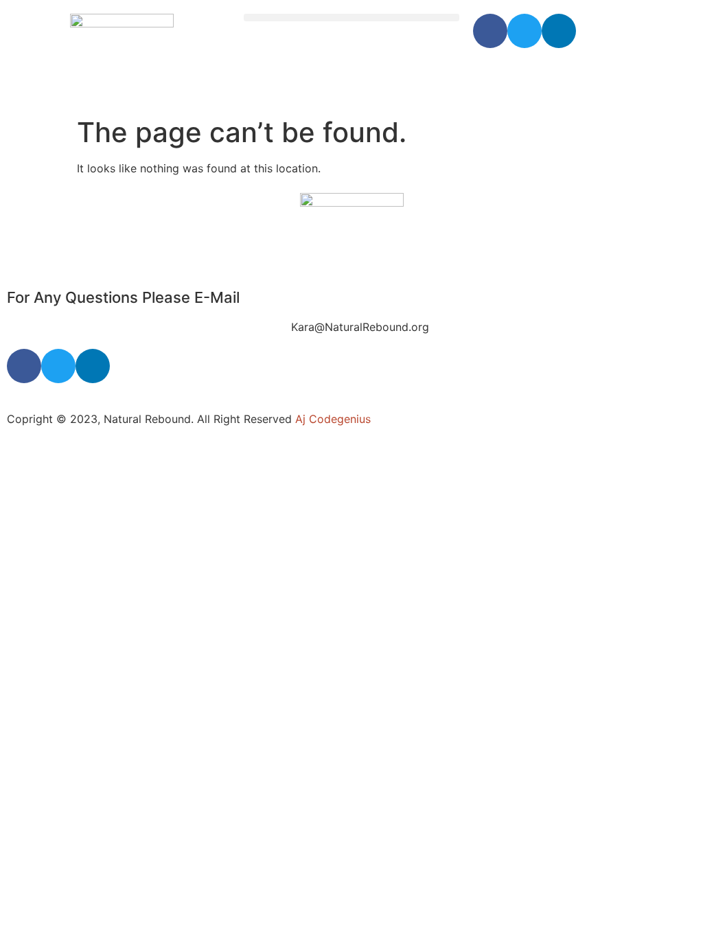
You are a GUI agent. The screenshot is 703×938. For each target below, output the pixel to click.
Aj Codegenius (333, 419)
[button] (352, 17)
